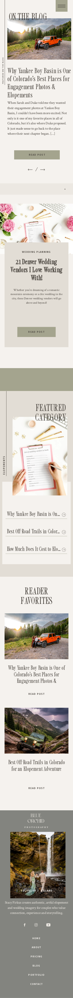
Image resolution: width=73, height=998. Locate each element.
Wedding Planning (36, 251)
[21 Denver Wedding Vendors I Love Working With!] (36, 229)
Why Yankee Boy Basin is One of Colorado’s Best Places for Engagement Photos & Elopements (39, 82)
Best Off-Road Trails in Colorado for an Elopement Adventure (36, 765)
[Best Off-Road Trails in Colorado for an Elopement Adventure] (64, 532)
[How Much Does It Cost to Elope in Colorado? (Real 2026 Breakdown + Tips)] (64, 550)
